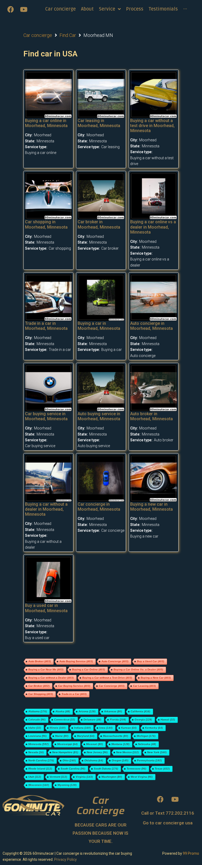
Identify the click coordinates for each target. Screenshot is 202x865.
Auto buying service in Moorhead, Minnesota (99, 416)
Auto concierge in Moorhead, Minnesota (151, 326)
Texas (162, 768)
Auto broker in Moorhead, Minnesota (151, 416)
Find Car (67, 35)
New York (156, 752)
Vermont (58, 776)
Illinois (57, 727)
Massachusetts (115, 735)
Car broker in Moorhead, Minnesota (99, 224)
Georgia (143, 719)
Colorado (37, 719)
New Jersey (97, 752)
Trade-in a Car (74, 694)
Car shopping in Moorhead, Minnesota (46, 224)
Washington (112, 776)
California (140, 711)
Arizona (87, 711)
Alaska (62, 711)
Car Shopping (40, 694)
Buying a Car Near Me (45, 669)
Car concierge (37, 35)
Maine (61, 735)
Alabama (37, 711)
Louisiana (37, 735)
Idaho (34, 727)
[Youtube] (23, 9)
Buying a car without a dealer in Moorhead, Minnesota (46, 509)
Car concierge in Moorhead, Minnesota (99, 507)
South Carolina (73, 768)
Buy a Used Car (150, 661)
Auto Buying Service (76, 661)
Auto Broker (39, 661)
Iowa (106, 727)
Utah (34, 776)
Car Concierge (111, 685)
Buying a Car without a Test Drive (107, 677)
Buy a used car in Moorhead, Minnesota (46, 608)
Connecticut (64, 719)
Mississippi (67, 744)
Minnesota (38, 744)
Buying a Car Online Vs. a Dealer (138, 669)
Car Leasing (144, 685)
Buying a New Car (156, 677)
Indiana (82, 727)
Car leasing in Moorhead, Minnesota (99, 123)
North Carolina (41, 760)
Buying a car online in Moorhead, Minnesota (46, 123)
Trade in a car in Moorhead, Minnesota (46, 326)
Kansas (129, 727)
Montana (120, 744)
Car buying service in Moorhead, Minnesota (46, 416)
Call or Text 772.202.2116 (167, 813)
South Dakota (106, 768)
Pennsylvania (149, 760)
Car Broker (38, 685)
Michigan (146, 735)
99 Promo (191, 853)
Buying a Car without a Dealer (51, 677)
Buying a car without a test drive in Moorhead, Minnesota (152, 125)
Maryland (85, 735)
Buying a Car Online (88, 669)
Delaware (92, 719)
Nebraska (147, 744)
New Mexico (127, 752)
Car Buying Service (74, 685)
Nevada (36, 752)
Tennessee (136, 768)
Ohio (69, 760)
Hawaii (168, 719)
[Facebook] (10, 9)
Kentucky (154, 727)
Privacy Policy (65, 859)
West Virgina (142, 776)
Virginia (84, 776)
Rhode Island (40, 768)
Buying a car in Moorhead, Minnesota (99, 326)
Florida (118, 719)
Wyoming (67, 785)
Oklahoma (93, 760)
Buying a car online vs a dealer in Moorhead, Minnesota (153, 226)
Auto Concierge (115, 661)
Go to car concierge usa (168, 822)
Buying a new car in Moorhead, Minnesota (151, 507)
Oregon (120, 760)
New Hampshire (65, 752)
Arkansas (113, 711)
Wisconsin (38, 785)
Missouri (94, 744)
